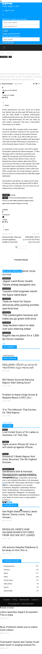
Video (6, 577)
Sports (5, 429)
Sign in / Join (9, 10)
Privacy (15, 600)
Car (10, 57)
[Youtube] (11, 4)
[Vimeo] (8, 4)
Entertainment (9, 566)
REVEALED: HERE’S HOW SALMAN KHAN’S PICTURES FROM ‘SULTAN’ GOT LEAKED (18, 532)
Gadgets (5, 442)
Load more (6, 423)
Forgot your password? (11, 34)
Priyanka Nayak (7, 84)
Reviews (5, 454)
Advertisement (24, 600)
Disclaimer (6, 600)
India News (8, 584)
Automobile (4, 57)
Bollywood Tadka (8, 469)
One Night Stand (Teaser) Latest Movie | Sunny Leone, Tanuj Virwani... (19, 514)
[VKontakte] (10, 4)
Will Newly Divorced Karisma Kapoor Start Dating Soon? (18, 381)
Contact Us (35, 600)
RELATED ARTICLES (12, 271)
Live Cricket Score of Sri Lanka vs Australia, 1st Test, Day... (20, 433)
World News (8, 580)
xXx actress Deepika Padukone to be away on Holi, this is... (20, 549)
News (6, 573)
